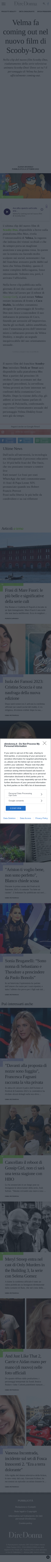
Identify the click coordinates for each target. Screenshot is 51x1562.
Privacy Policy (41, 818)
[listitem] (25, 794)
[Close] (45, 744)
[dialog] (25, 781)
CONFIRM (15, 808)
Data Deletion (9, 818)
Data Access (25, 818)
